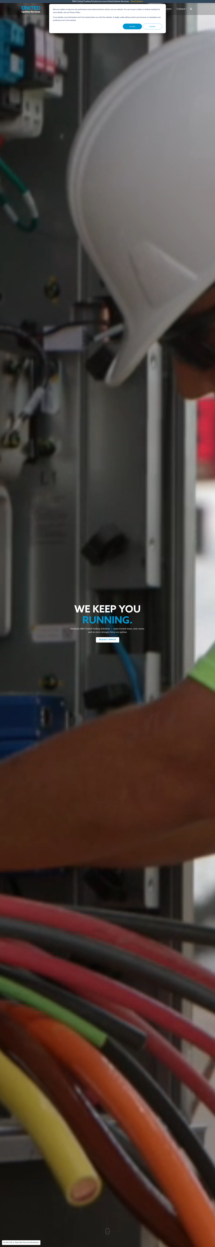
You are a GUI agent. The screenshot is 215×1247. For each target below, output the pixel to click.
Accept (132, 26)
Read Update (137, 1)
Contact (181, 9)
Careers (167, 9)
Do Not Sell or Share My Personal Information (21, 1243)
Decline (152, 26)
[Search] (191, 9)
